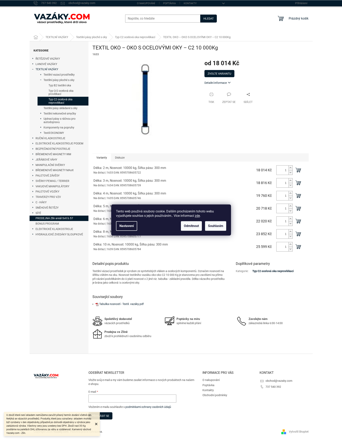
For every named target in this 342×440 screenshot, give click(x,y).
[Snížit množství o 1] (290, 172)
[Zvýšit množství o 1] (290, 168)
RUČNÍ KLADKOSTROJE (50, 138)
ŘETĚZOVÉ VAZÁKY (48, 58)
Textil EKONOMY (54, 132)
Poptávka (169, 3)
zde (197, 216)
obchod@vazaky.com (279, 380)
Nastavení (126, 226)
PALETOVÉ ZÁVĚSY (47, 175)
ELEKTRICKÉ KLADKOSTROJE (54, 229)
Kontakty (190, 3)
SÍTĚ (38, 213)
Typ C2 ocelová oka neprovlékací (60, 101)
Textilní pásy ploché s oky (59, 80)
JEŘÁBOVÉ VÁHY (46, 159)
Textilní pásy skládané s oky (60, 108)
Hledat (208, 18)
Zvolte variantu (219, 73)
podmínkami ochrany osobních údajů (148, 406)
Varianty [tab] (101, 157)
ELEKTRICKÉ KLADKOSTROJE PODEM (59, 143)
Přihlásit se (100, 415)
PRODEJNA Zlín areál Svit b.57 (54, 218)
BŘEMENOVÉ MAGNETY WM (53, 154)
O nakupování (146, 3)
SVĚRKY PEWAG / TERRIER (52, 181)
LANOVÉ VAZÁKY (46, 64)
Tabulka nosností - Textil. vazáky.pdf (121, 304)
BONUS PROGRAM (47, 223)
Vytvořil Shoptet (299, 431)
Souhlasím (215, 226)
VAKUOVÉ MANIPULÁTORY (52, 186)
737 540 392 (273, 386)
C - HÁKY (41, 202)
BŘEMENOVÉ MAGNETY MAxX (55, 170)
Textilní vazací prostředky (59, 74)
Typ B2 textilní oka (60, 85)
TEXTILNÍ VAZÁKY (47, 69)
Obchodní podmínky (214, 395)
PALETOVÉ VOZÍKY (47, 191)
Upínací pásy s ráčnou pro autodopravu (59, 120)
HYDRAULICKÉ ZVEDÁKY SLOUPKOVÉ (59, 234)
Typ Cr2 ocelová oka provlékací (61, 92)
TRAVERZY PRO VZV (48, 196)
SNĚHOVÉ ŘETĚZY (47, 207)
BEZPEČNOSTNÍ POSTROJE (53, 148)
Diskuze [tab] (120, 157)
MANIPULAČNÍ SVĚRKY (50, 165)
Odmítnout (191, 226)
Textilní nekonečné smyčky (60, 113)
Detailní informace (215, 82)
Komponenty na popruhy (59, 127)
